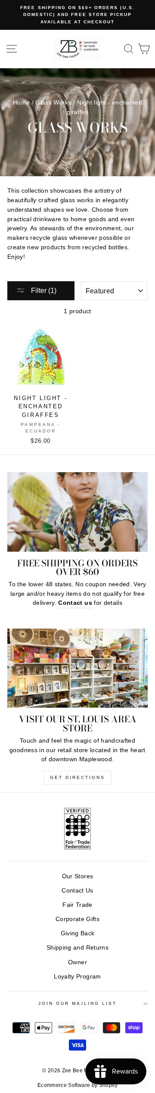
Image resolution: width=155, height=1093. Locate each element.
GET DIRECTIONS (77, 777)
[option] (77, 14)
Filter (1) (42, 290)
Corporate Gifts (77, 919)
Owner (77, 962)
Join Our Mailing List (77, 1003)
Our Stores (77, 876)
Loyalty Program (77, 976)
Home (21, 102)
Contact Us (77, 890)
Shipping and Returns (77, 947)
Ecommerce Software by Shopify (77, 1085)
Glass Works (53, 102)
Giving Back (78, 933)
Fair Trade (77, 905)
